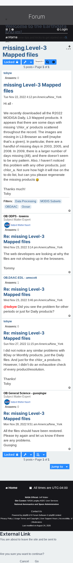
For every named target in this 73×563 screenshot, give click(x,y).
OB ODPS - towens (16, 216)
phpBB (25, 515)
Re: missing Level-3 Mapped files (24, 239)
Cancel (24, 561)
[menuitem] (30, 487)
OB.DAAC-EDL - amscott (20, 277)
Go (37, 561)
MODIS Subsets (50, 201)
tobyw (8, 73)
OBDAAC (11, 206)
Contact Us (36, 511)
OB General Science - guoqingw (25, 393)
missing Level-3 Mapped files (25, 51)
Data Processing (25, 201)
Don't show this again (17, 50)
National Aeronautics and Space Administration (36, 504)
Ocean (26, 206)
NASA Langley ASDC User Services (42, 501)
